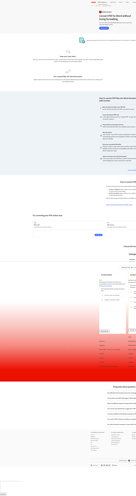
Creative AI (92, 434)
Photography (93, 436)
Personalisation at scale (115, 434)
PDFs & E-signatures (102, 2)
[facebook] (102, 465)
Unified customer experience (116, 438)
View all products (94, 450)
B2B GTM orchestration (115, 442)
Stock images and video (95, 448)
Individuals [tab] (132, 259)
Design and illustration (95, 438)
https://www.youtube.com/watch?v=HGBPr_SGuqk (119, 204)
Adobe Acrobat (113, 2)
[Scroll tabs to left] (1, 259)
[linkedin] (109, 465)
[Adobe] (93, 2)
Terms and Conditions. (106, 286)
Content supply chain (115, 436)
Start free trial (104, 28)
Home (93, 5)
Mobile (127, 2)
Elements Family (94, 446)
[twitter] (107, 465)
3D (91, 444)
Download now (104, 331)
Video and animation (94, 440)
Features (120, 2)
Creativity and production (115, 440)
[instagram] (104, 465)
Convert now (98, 235)
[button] (95, 465)
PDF (91, 442)
